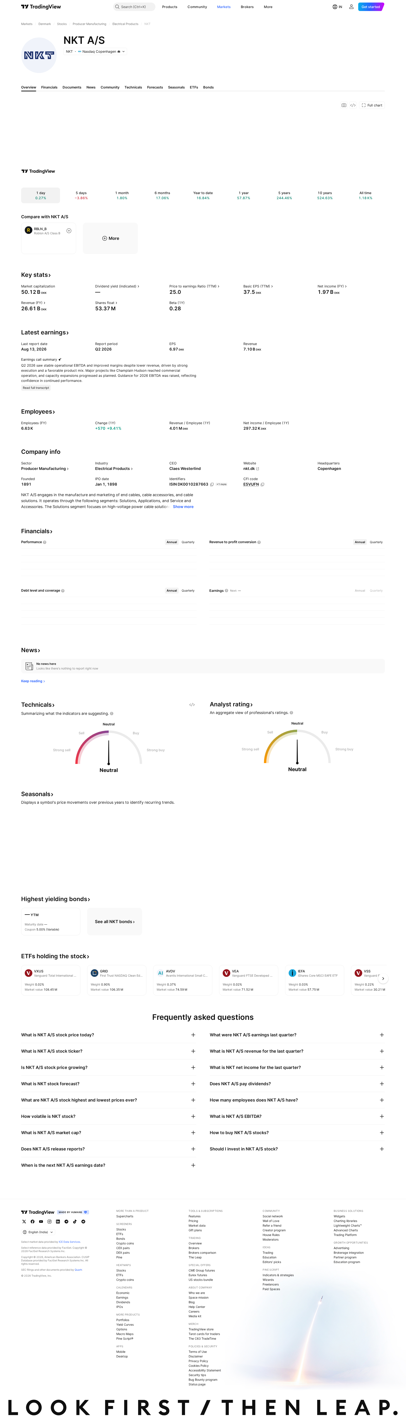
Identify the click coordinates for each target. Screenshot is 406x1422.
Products (169, 7)
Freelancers (271, 1284)
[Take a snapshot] (344, 105)
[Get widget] (353, 105)
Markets (224, 7)
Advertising (341, 1248)
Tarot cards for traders (204, 1334)
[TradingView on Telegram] (66, 1222)
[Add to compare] (69, 230)
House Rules (271, 1235)
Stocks (121, 1229)
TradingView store (201, 1329)
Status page (197, 1384)
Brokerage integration (349, 1252)
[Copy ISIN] (212, 484)
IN (340, 7)
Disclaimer (196, 1356)
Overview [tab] (28, 87)
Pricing (193, 1221)
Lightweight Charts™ (348, 1225)
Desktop (122, 1356)
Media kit (195, 1316)
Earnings (122, 1297)
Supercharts (124, 1216)
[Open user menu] (351, 7)
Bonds (120, 1238)
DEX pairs (123, 1252)
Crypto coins (125, 1243)
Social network (273, 1216)
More (268, 7)
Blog (192, 1302)
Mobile (120, 1351)
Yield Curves (125, 1324)
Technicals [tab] (133, 87)
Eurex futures (198, 1275)
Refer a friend (272, 1225)
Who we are (197, 1293)
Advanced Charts (346, 1230)
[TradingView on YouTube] (41, 1222)
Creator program (274, 1230)
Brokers (247, 7)
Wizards (268, 1279)
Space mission (198, 1297)
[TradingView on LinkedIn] (58, 1222)
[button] (180, 7)
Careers (194, 1311)
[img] (119, 51)
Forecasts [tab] (155, 87)
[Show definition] (58, 286)
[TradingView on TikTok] (75, 1222)
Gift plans (195, 1230)
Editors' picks (272, 1262)
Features (194, 1216)
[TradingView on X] (24, 1222)
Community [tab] (110, 87)
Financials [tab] (49, 87)
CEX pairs (123, 1248)
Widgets (339, 1216)
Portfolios (122, 1320)
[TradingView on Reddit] (83, 1222)
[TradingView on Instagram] (49, 1222)
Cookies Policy (199, 1365)
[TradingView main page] (41, 7)
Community (197, 7)
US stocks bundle (201, 1279)
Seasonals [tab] (176, 87)
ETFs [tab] (194, 87)
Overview (195, 1243)
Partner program (345, 1257)
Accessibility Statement (205, 1370)
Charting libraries (345, 1221)
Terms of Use (198, 1351)
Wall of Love (271, 1221)
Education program (347, 1262)
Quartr (78, 1269)
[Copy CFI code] (262, 484)
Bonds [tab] (208, 87)
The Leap (195, 1257)
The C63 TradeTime (202, 1338)
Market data (197, 1225)
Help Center (197, 1307)
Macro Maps (124, 1334)
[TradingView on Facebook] (33, 1222)
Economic (123, 1293)
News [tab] (91, 87)
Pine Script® (124, 1338)
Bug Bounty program (203, 1379)
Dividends (123, 1302)
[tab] (172, 542)
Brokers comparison (202, 1252)
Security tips (197, 1375)
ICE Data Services (69, 1241)
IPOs (119, 1307)
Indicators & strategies (278, 1275)
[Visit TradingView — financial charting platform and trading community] (38, 171)
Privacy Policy (198, 1361)
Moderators (270, 1239)
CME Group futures (202, 1270)
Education (269, 1257)
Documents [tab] (72, 87)
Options (121, 1329)
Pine (119, 1257)
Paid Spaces (271, 1289)
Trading (268, 1252)
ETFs (119, 1234)
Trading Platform (345, 1235)
